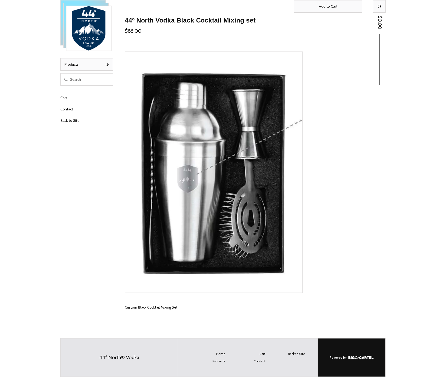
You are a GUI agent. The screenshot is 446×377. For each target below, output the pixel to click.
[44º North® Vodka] (89, 28)
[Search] (66, 79)
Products (71, 64)
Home (220, 354)
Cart (63, 98)
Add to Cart (328, 6)
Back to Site (69, 120)
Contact (66, 109)
